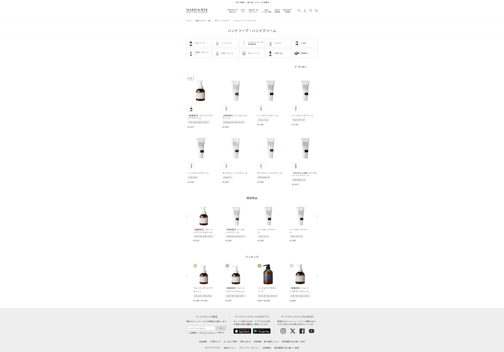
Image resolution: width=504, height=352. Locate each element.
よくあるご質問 (230, 341)
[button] (299, 11)
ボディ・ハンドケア (222, 20)
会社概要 (203, 341)
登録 (221, 328)
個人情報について (271, 341)
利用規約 (267, 347)
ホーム (188, 20)
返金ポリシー (230, 347)
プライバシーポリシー (207, 332)
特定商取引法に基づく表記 (293, 341)
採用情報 (257, 341)
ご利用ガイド (215, 341)
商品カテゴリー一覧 (203, 20)
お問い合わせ (245, 341)
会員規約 (193, 332)
